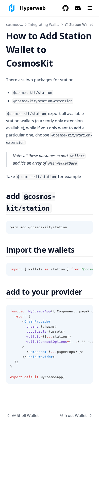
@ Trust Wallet (73, 415)
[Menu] (90, 8)
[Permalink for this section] (56, 208)
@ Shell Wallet (25, 415)
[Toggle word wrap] (86, 227)
